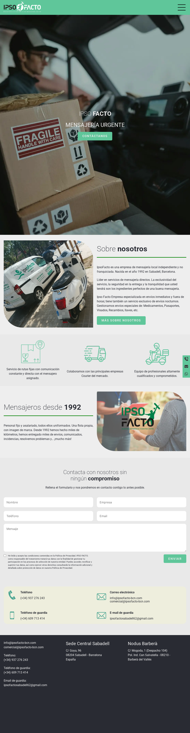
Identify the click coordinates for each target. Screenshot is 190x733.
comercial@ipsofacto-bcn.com (130, 601)
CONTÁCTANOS (95, 136)
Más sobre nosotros (121, 320)
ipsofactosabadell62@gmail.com (131, 618)
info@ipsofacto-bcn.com (126, 598)
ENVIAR (175, 559)
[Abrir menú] (181, 7)
